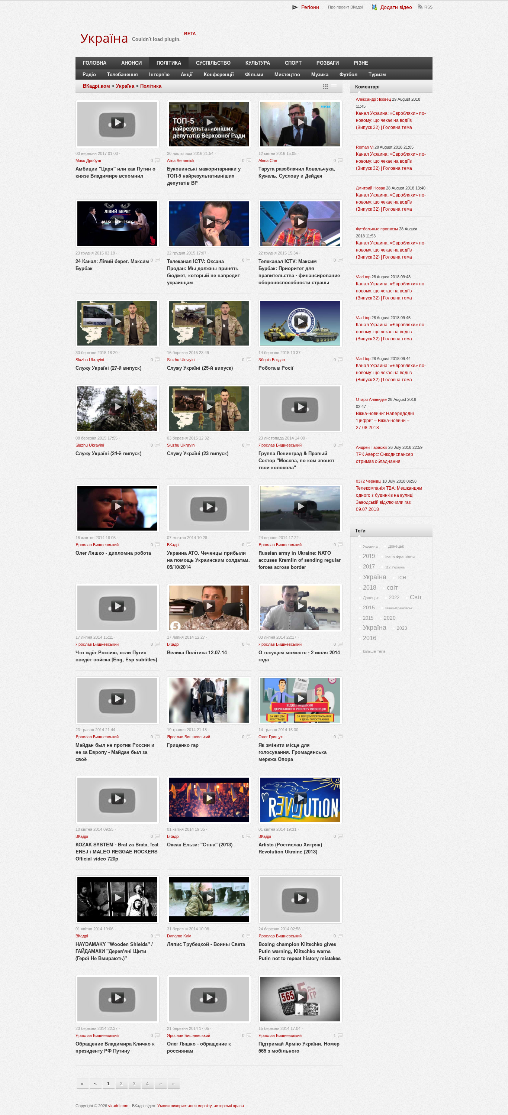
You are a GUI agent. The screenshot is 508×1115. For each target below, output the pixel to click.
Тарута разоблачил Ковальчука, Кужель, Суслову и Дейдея (296, 172)
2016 (369, 638)
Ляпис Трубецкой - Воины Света (206, 943)
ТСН (401, 577)
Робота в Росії (275, 367)
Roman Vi (364, 147)
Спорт (293, 63)
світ (392, 587)
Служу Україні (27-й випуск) (108, 367)
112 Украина (395, 567)
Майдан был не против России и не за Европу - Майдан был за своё (114, 751)
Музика (319, 74)
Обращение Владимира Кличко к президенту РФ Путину (115, 1047)
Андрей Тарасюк (371, 447)
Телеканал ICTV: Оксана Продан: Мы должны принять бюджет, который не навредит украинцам (203, 271)
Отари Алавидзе (371, 399)
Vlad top (363, 277)
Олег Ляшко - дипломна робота (113, 552)
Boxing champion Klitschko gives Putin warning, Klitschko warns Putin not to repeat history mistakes (299, 951)
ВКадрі (173, 544)
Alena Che (267, 160)
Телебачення (122, 74)
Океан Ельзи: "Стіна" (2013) (199, 844)
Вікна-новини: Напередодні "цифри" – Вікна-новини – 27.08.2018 (385, 420)
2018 (369, 587)
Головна (94, 63)
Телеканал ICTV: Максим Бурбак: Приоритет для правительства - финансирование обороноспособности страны (299, 271)
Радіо (89, 74)
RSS (428, 7)
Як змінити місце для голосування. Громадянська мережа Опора (292, 751)
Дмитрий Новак (370, 188)
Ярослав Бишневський (280, 445)
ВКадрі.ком (96, 86)
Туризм (377, 74)
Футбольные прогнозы (377, 229)
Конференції (219, 74)
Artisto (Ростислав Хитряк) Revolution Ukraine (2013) (290, 848)
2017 (369, 566)
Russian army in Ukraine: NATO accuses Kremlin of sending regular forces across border (299, 559)
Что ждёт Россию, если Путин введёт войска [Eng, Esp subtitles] (116, 656)
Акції (187, 74)
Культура (257, 63)
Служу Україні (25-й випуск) (200, 367)
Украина (370, 546)
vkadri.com (118, 1105)
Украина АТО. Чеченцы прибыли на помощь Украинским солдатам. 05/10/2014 (208, 559)
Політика (169, 63)
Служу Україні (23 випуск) (197, 453)
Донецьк (396, 546)
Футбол (348, 74)
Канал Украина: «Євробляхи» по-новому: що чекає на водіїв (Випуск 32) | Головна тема (391, 120)
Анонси (131, 63)
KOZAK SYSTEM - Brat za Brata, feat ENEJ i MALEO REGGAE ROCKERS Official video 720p (116, 851)
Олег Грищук (270, 737)
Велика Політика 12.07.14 (197, 652)
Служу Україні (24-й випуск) (108, 453)
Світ (416, 597)
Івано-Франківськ (400, 557)
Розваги (327, 63)
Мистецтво (287, 74)
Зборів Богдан (271, 359)
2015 (369, 607)
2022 (394, 597)
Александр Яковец (373, 99)
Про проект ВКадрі (345, 7)
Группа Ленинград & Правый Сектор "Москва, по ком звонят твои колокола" (296, 460)
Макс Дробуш (88, 160)
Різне (361, 63)
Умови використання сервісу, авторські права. (201, 1105)
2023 (402, 628)
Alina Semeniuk (180, 160)
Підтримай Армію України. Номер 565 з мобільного (299, 1047)
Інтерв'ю (159, 74)
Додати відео (394, 7)
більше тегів (374, 651)
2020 (390, 618)
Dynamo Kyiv (179, 936)
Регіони (308, 7)
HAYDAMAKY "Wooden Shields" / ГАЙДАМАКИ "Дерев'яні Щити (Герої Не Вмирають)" (114, 951)
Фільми (254, 74)
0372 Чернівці (368, 481)
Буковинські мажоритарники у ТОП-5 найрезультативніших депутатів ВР (204, 175)
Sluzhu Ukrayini (89, 359)
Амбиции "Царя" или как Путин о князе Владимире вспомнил (115, 172)
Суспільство (213, 63)
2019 (369, 556)
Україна (125, 86)
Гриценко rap (183, 744)
